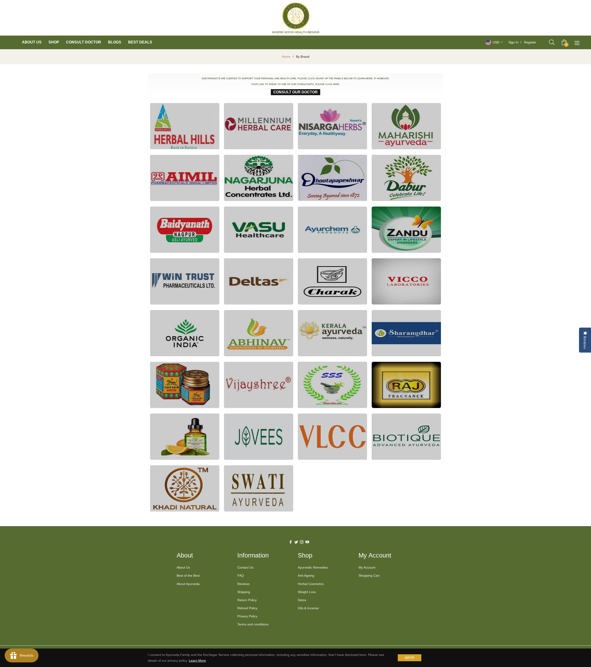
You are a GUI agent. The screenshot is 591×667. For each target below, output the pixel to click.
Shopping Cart (369, 575)
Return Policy (247, 600)
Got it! (409, 657)
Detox (302, 600)
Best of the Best (188, 575)
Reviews (243, 584)
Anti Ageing (306, 575)
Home (286, 56)
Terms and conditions (252, 624)
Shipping (243, 592)
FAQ (240, 575)
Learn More (197, 660)
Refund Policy (247, 608)
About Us (183, 567)
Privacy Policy (247, 616)
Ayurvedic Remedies (313, 567)
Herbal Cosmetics (311, 584)
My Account (367, 567)
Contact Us (245, 567)
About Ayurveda (188, 584)
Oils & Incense (308, 608)
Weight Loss (307, 592)
